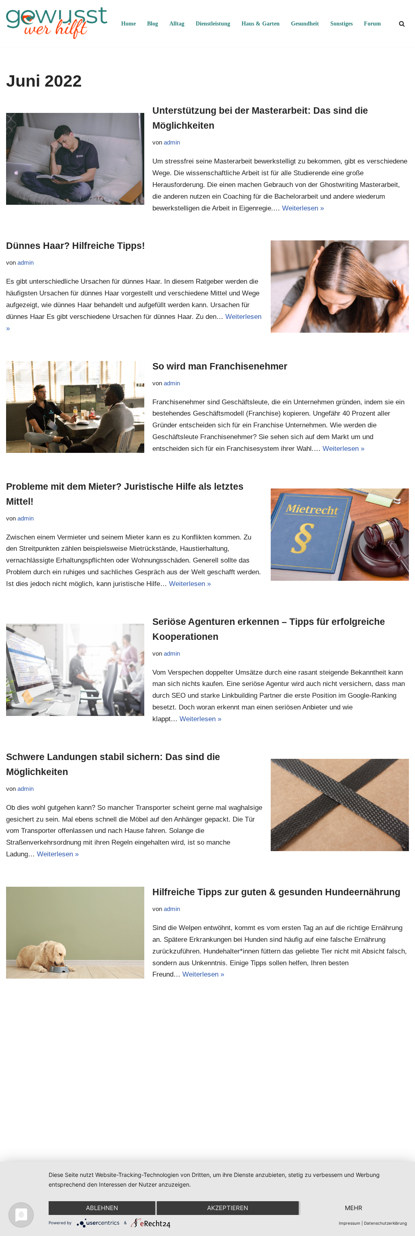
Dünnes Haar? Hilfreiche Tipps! (75, 245)
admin (172, 142)
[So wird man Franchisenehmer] (75, 407)
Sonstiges (341, 24)
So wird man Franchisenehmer (219, 366)
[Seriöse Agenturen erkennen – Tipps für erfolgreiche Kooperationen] (75, 670)
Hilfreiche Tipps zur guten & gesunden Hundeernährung (276, 892)
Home (128, 24)
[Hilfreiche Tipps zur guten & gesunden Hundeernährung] (75, 933)
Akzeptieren (227, 1208)
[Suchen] (402, 24)
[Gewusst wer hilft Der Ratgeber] (56, 23)
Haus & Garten (261, 24)
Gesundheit (305, 24)
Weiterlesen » (303, 208)
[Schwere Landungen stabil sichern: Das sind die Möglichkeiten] (340, 805)
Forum (372, 24)
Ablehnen (102, 1208)
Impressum (349, 1223)
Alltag (176, 24)
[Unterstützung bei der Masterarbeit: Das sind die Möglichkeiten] (75, 159)
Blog (152, 24)
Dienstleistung (213, 24)
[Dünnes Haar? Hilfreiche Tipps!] (340, 286)
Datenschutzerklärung (385, 1223)
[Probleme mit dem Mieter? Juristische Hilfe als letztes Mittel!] (340, 534)
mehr (353, 1208)
